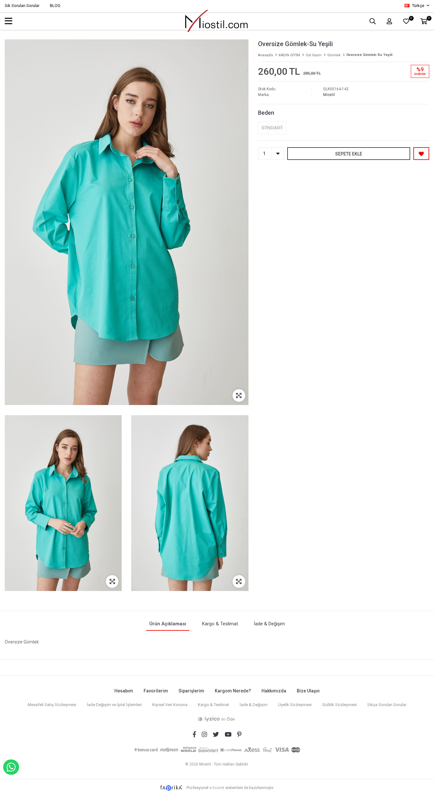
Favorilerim (156, 690)
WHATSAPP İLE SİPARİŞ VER (11, 767)
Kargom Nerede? (233, 690)
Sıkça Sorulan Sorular (386, 704)
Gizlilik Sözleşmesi (339, 704)
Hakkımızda (273, 690)
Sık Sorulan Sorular (22, 5)
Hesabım (123, 690)
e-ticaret (216, 787)
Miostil (329, 95)
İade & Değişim (254, 704)
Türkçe (418, 5)
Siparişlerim (191, 690)
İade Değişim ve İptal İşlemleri (114, 704)
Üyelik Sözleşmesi (295, 704)
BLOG (55, 5)
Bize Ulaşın (308, 690)
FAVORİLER (410, 19)
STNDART (272, 128)
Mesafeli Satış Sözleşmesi (52, 704)
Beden (266, 112)
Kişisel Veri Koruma (169, 704)
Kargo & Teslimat (213, 704)
